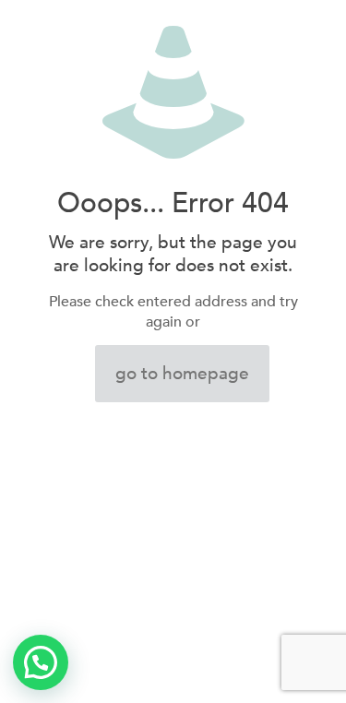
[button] (40, 662)
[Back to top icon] (308, 665)
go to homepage (182, 374)
